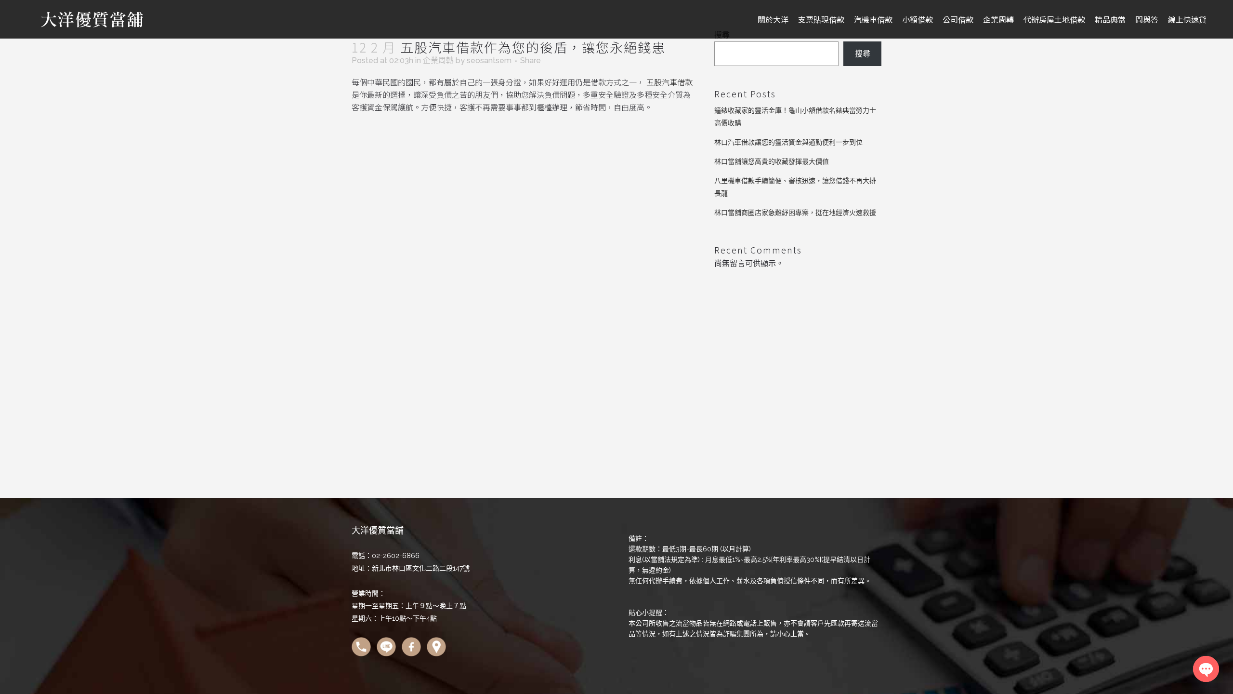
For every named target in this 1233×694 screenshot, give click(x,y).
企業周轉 (438, 60)
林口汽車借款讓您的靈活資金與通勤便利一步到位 (788, 142)
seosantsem (489, 60)
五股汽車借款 (669, 82)
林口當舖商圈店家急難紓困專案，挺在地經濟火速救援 (795, 212)
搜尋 (862, 53)
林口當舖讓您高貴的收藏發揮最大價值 (771, 161)
